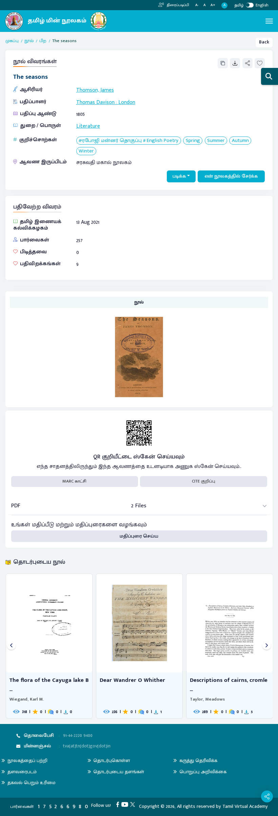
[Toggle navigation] (269, 21)
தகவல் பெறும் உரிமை (31, 782)
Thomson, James (95, 90)
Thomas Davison (95, 102)
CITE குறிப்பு (203, 481)
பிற (42, 41)
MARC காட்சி (74, 481)
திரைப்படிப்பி (177, 5)
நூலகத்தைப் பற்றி (27, 760)
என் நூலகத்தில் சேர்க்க (231, 176)
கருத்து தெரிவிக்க (198, 760)
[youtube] (126, 804)
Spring (193, 141)
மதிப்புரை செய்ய (139, 536)
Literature (88, 126)
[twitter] (133, 804)
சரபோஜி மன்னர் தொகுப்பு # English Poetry (128, 141)
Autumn (240, 141)
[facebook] (118, 804)
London (126, 102)
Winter (86, 151)
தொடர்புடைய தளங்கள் (118, 771)
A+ (213, 5)
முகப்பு (12, 41)
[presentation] (11, 646)
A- (197, 5)
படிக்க (179, 176)
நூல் (29, 41)
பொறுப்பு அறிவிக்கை (202, 771)
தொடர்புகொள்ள (111, 760)
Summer (215, 141)
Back (264, 42)
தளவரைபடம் (22, 771)
